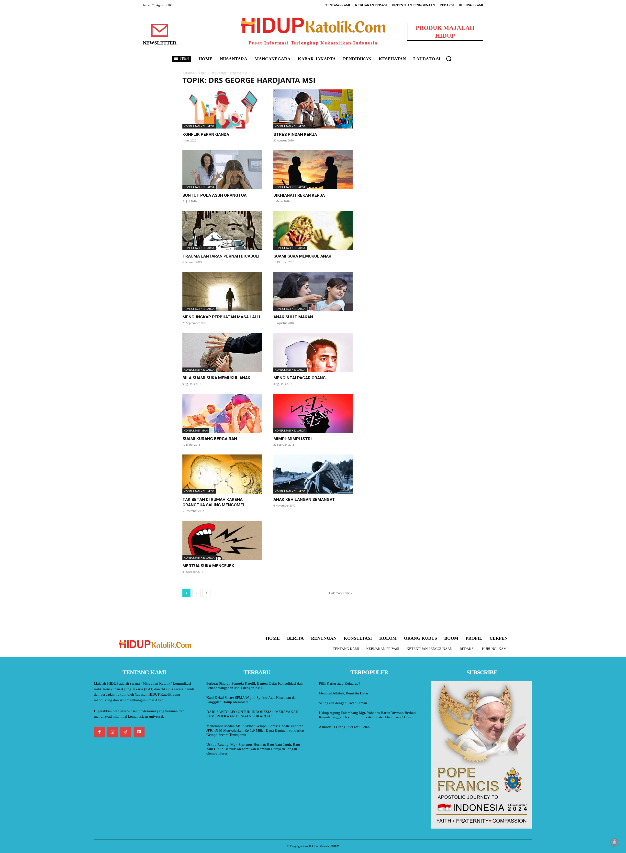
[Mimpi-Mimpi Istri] (313, 413)
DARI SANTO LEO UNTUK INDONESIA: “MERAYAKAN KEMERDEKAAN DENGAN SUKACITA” (252, 714)
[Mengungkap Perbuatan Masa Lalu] (222, 291)
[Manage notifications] (614, 842)
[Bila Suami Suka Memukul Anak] (222, 352)
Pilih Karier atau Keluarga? (339, 683)
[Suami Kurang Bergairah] (222, 413)
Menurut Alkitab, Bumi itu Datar (343, 693)
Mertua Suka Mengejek (208, 565)
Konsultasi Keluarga (199, 126)
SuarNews (372, 80)
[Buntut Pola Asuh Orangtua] (222, 169)
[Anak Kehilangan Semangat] (313, 474)
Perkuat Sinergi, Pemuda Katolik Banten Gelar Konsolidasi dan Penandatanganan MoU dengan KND (254, 685)
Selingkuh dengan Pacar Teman (343, 703)
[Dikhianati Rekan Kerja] (313, 169)
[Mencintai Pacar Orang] (313, 352)
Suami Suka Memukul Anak (302, 256)
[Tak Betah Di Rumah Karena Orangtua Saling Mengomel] (222, 474)
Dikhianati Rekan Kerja (299, 195)
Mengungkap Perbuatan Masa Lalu (221, 316)
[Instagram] (112, 732)
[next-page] (206, 593)
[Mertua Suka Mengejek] (222, 540)
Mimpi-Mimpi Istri (292, 438)
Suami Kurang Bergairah (209, 438)
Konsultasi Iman (196, 430)
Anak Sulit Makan (293, 316)
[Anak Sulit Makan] (313, 291)
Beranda (188, 73)
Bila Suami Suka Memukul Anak (216, 377)
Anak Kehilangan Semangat (304, 499)
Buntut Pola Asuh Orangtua (214, 195)
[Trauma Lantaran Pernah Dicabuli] (222, 230)
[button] (449, 59)
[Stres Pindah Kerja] (313, 109)
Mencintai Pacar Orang (299, 377)
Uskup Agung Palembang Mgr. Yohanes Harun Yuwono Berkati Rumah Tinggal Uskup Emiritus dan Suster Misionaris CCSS (367, 715)
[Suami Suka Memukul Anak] (313, 230)
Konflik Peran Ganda (205, 134)
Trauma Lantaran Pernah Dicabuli (220, 256)
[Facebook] (99, 732)
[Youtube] (139, 732)
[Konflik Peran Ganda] (222, 109)
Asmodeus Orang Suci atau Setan (344, 727)
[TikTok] (125, 732)
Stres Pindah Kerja (295, 134)
